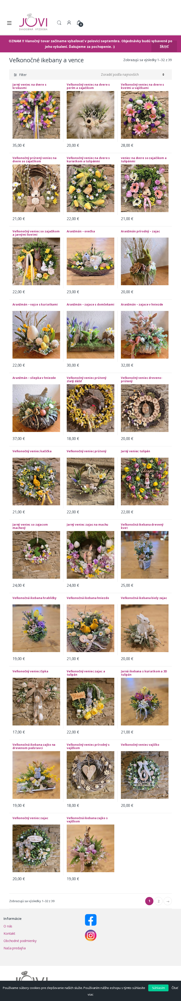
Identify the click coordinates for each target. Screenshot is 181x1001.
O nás (8, 926)
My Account (69, 22)
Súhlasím (158, 988)
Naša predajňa (15, 948)
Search (59, 22)
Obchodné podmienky (20, 940)
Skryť (164, 46)
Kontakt (9, 933)
